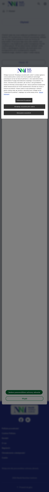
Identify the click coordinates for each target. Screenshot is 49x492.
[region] (24, 93)
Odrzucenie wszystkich (24, 113)
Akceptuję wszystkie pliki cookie (24, 106)
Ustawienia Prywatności (24, 100)
